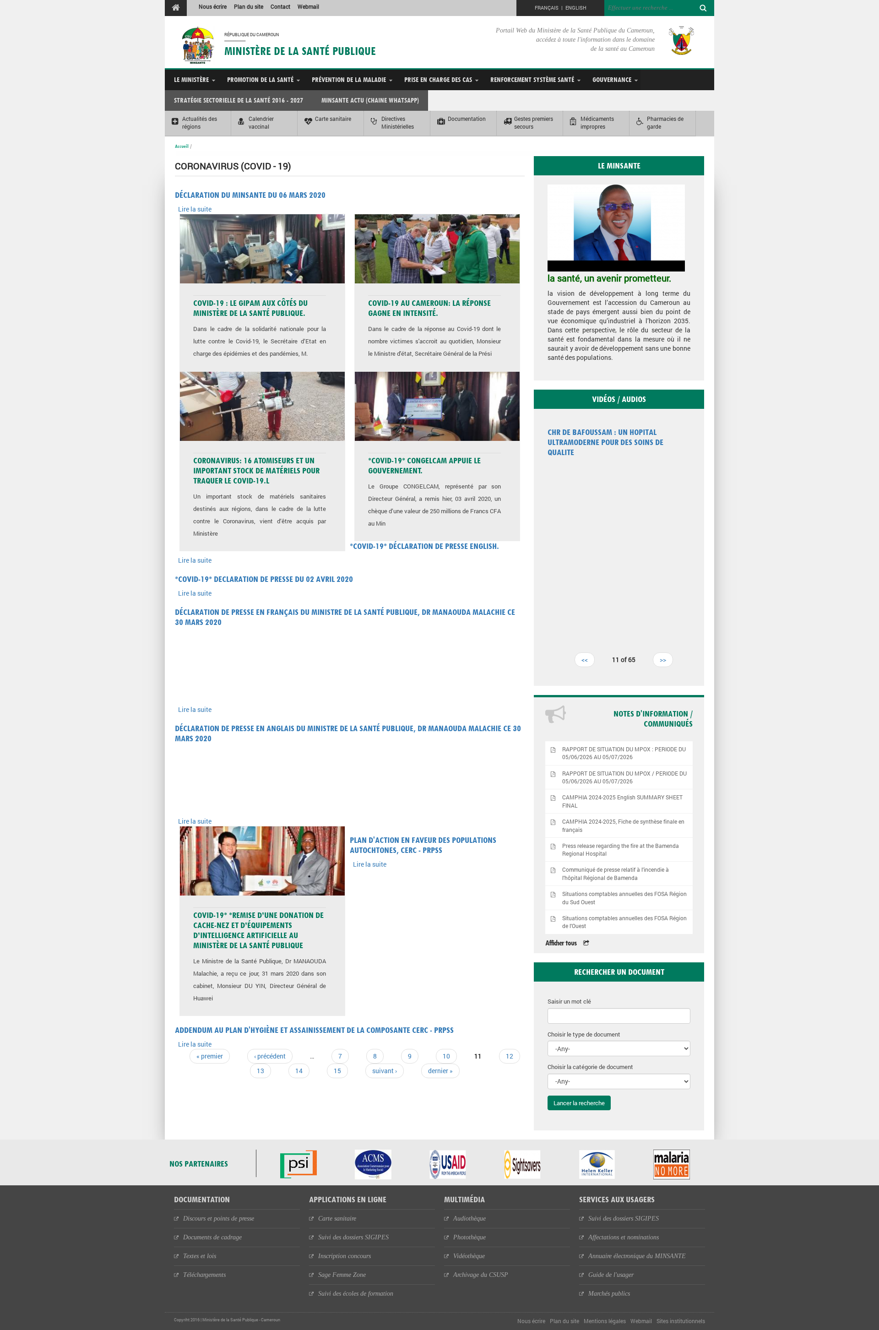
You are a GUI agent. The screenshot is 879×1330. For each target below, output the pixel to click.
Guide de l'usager (611, 1274)
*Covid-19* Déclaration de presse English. (424, 546)
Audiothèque (469, 1218)
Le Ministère (191, 79)
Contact (280, 6)
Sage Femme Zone (342, 1274)
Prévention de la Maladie (349, 79)
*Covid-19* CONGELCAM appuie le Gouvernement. (424, 465)
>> (663, 659)
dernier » (440, 1070)
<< (584, 659)
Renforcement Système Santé (532, 79)
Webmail (308, 6)
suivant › (384, 1070)
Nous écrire (213, 6)
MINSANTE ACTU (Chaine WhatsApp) (370, 100)
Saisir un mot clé (569, 1001)
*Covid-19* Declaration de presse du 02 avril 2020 (264, 579)
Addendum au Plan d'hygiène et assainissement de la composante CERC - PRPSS (314, 1030)
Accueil (182, 146)
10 (446, 1056)
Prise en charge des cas (438, 79)
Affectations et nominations (623, 1237)
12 (509, 1056)
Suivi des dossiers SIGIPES (353, 1237)
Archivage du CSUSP (480, 1274)
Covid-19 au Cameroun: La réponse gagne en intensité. (429, 308)
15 (337, 1070)
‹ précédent (270, 1056)
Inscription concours (344, 1256)
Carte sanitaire (337, 1218)
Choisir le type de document (584, 1034)
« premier (209, 1056)
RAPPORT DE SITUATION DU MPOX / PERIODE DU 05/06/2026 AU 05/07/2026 (624, 777)
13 (260, 1070)
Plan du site (248, 6)
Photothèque (469, 1237)
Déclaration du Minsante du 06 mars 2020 (250, 195)
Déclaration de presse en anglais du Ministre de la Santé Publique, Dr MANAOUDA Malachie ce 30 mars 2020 (348, 733)
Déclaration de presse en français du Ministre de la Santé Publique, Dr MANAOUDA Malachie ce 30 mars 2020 (345, 617)
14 (299, 1070)
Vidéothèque (469, 1256)
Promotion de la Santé (260, 79)
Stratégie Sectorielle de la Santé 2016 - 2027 (238, 100)
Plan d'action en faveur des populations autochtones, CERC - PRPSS (423, 845)
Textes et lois (199, 1256)
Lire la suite (195, 209)
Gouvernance (611, 79)
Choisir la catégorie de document (590, 1067)
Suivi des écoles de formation (355, 1293)
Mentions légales (605, 1321)
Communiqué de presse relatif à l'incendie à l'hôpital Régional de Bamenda (615, 873)
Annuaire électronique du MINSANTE (637, 1256)
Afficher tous (560, 943)
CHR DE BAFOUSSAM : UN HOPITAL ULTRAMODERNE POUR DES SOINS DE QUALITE (605, 442)
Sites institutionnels (681, 1321)
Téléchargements (204, 1274)
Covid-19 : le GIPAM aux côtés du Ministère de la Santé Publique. (250, 308)
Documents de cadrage (212, 1237)
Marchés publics (609, 1293)
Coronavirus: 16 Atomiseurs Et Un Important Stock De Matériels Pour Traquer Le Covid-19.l (256, 470)
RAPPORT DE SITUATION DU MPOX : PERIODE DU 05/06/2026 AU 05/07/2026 (624, 753)
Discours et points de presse (218, 1218)
